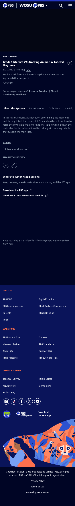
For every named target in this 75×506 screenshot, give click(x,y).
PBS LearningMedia (13, 306)
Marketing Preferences (37, 492)
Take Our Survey (11, 378)
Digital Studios (46, 299)
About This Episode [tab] (14, 108)
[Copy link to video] (14, 165)
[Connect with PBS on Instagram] (6, 401)
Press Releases (10, 357)
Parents (7, 313)
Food (5, 319)
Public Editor (45, 378)
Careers (43, 337)
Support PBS (45, 351)
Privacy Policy (37, 481)
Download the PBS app (15, 190)
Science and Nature (16, 149)
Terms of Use (37, 486)
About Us (8, 351)
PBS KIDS (7, 299)
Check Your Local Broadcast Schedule (23, 195)
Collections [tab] (54, 108)
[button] (61, 5)
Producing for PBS (48, 357)
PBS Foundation (11, 337)
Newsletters (9, 385)
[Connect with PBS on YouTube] (37, 401)
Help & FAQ (9, 392)
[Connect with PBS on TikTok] (14, 401)
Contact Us (45, 385)
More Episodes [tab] (36, 108)
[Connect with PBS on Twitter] (29, 401)
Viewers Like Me (11, 344)
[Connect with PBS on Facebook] (22, 401)
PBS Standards (46, 344)
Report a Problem (38, 91)
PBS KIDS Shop (46, 313)
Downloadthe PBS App (44, 414)
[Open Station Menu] (33, 5)
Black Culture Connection (52, 306)
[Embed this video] (6, 165)
